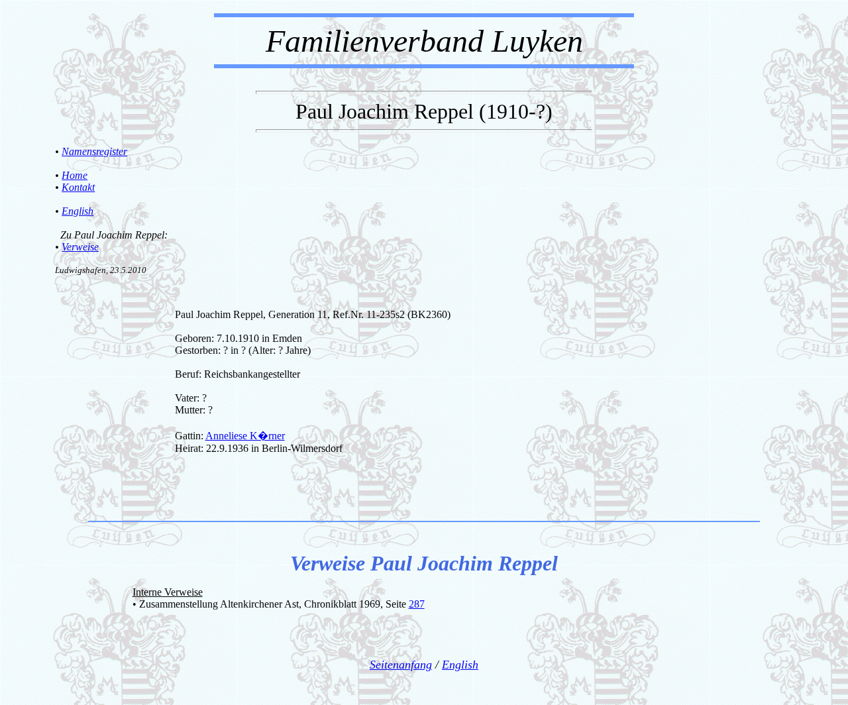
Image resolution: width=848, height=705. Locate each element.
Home (74, 175)
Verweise (80, 246)
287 (417, 604)
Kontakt (78, 187)
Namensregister (94, 151)
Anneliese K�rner (245, 435)
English (77, 211)
